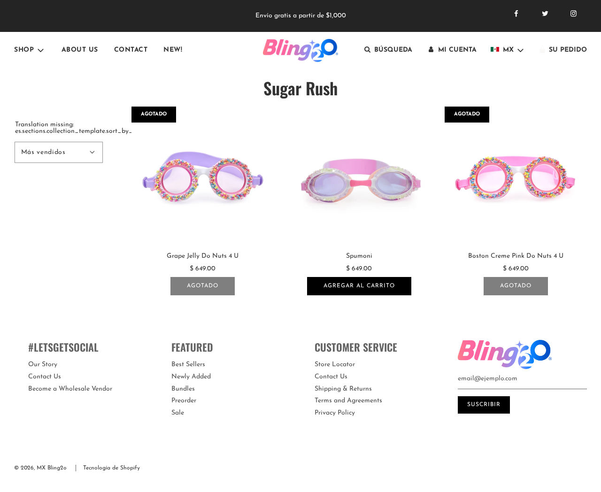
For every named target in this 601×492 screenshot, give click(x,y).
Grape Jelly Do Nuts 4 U (203, 256)
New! (172, 50)
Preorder (183, 400)
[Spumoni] (359, 178)
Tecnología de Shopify (111, 468)
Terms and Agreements (348, 400)
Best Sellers (188, 364)
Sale (177, 412)
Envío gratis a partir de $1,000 (300, 15)
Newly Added (191, 376)
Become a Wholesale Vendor (70, 388)
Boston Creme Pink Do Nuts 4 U (515, 256)
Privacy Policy (335, 412)
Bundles (183, 388)
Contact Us (44, 376)
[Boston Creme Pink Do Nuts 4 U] (516, 178)
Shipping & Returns (343, 388)
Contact (131, 50)
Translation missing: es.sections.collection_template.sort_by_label (58, 128)
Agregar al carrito (359, 286)
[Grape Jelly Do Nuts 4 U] (202, 178)
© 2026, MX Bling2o (40, 468)
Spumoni (359, 256)
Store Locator (335, 364)
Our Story (42, 364)
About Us (80, 50)
